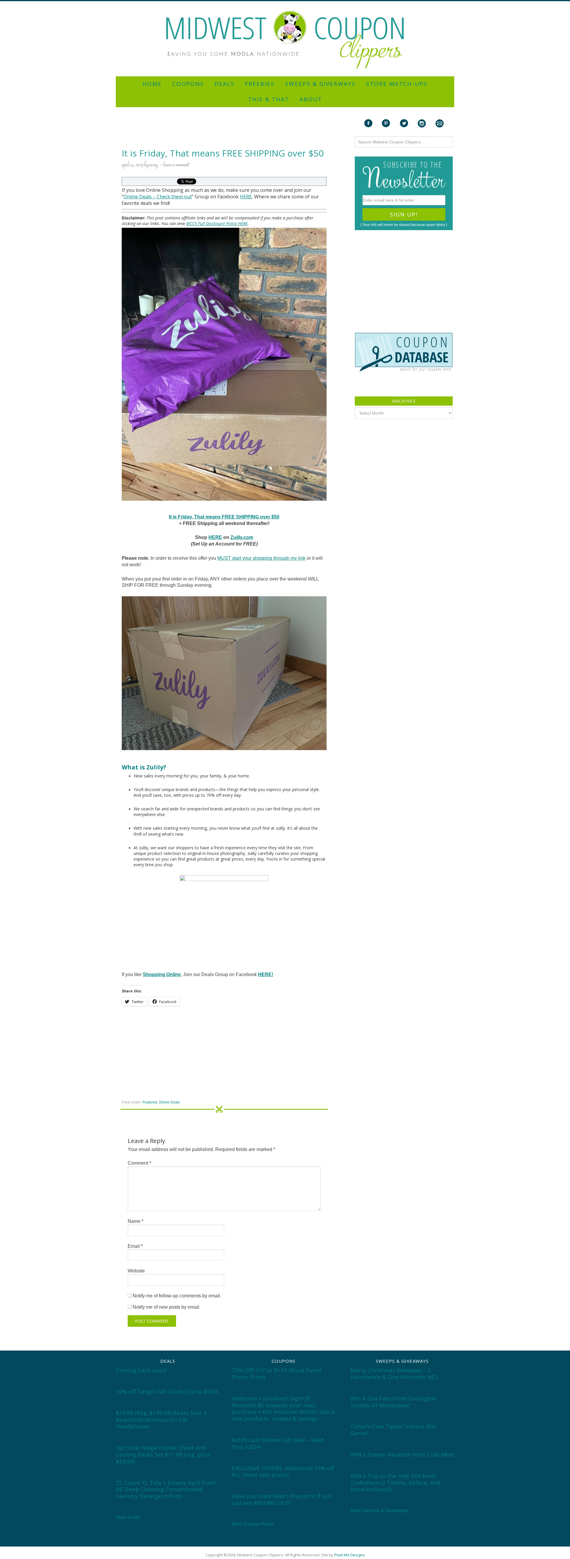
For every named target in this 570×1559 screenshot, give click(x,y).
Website (136, 1270)
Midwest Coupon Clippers (285, 40)
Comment (139, 1163)
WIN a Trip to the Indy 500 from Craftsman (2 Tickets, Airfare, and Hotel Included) (395, 1482)
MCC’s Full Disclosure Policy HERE (217, 223)
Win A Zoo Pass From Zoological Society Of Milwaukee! (393, 1401)
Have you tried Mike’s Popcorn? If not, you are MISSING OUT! (282, 1499)
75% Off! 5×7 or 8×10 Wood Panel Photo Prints (276, 1373)
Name (135, 1221)
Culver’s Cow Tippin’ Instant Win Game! (393, 1429)
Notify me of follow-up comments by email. (177, 1295)
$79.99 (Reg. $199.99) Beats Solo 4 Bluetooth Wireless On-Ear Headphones (161, 1419)
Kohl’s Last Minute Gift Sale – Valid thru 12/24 (278, 1443)
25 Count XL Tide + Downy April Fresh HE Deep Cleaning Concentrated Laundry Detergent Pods (166, 1489)
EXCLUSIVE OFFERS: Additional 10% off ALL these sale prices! (283, 1471)
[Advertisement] (285, 3)
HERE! (265, 974)
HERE (246, 196)
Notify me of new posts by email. (166, 1307)
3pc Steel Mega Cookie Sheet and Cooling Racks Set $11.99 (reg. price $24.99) (163, 1454)
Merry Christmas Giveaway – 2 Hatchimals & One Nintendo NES (394, 1373)
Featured (149, 1102)
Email (135, 1246)
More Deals (128, 1517)
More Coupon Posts (252, 1524)
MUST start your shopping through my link (261, 558)
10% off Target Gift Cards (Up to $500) (167, 1391)
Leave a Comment (176, 165)
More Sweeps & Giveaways (379, 1510)
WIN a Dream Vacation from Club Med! (402, 1454)
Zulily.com (241, 537)
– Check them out (172, 196)
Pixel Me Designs (349, 1555)
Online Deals (138, 196)
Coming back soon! (141, 1370)
